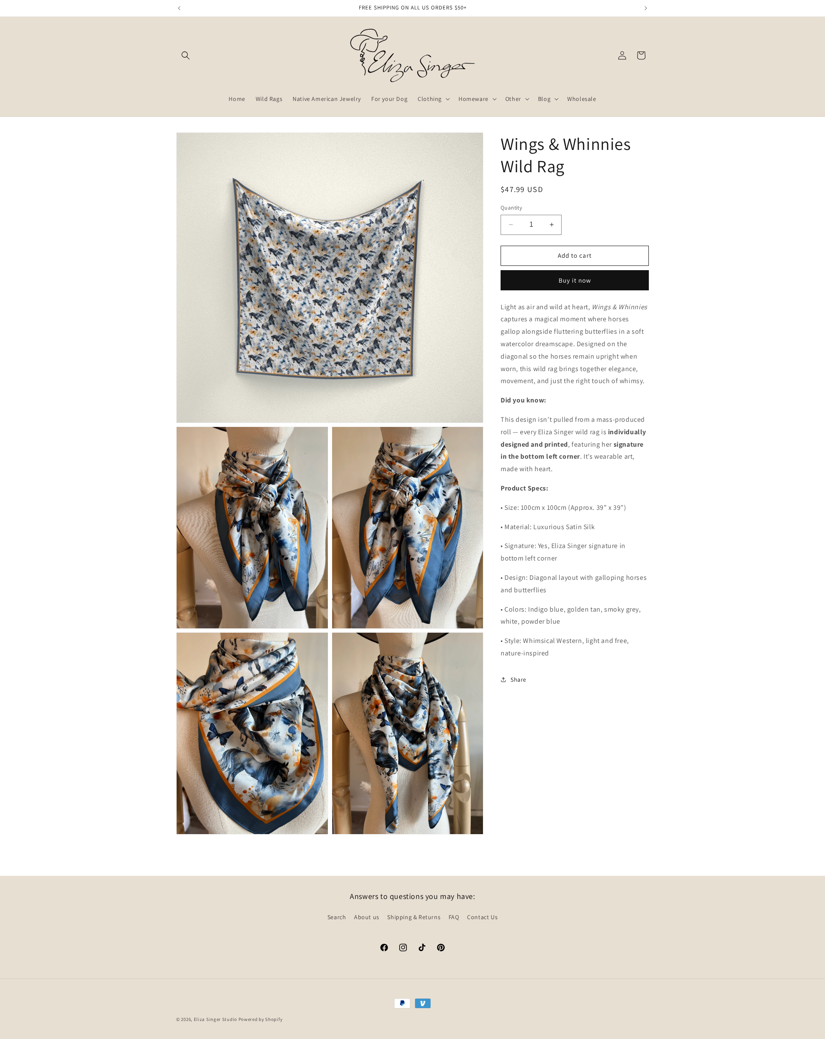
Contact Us (482, 917)
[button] (185, 55)
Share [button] (518, 679)
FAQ (454, 917)
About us (366, 917)
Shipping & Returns (413, 917)
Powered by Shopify (260, 1019)
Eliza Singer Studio (215, 1019)
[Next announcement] (645, 8)
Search (336, 917)
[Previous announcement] (179, 8)
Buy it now (575, 280)
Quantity (511, 207)
